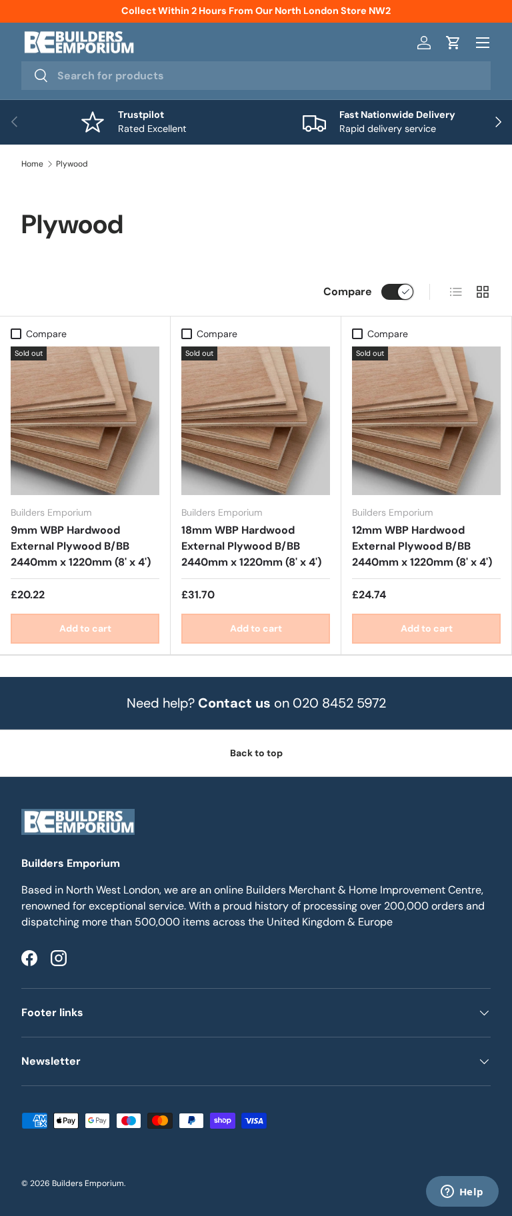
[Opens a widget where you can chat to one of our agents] (462, 1192)
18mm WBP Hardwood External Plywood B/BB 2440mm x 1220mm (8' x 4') (251, 546)
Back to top (256, 753)
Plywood (72, 164)
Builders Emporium (88, 1183)
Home (32, 164)
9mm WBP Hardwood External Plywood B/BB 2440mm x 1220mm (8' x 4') (81, 546)
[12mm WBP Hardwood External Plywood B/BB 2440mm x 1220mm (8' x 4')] (426, 420)
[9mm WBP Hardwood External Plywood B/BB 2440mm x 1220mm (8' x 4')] (85, 420)
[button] (453, 42)
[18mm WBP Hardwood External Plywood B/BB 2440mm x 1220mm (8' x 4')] (255, 420)
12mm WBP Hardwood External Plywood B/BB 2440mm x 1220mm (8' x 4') (422, 546)
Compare (347, 292)
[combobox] (256, 75)
